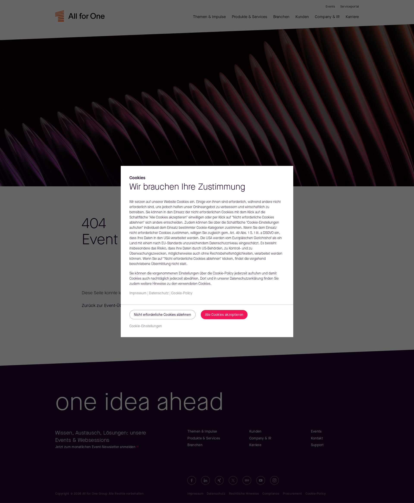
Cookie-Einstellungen (145, 326)
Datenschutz (159, 293)
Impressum (137, 293)
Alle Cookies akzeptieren (224, 315)
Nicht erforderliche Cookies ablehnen (162, 315)
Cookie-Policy (181, 293)
